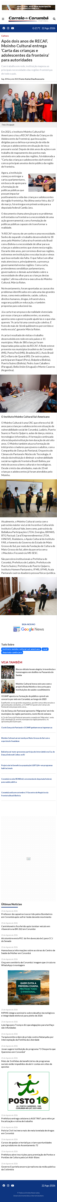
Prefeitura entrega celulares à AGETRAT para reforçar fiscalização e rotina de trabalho (28, 1119)
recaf (45, 649)
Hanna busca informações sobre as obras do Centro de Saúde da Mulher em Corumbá (28, 951)
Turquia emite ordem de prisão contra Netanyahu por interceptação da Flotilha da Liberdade (27, 1038)
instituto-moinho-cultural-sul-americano (21, 649)
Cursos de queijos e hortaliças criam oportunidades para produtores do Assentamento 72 (26, 1144)
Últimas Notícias (11, 904)
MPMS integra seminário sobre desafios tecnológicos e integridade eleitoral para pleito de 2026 (28, 1014)
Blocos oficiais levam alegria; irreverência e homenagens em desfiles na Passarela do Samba (35, 672)
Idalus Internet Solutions (35, 1196)
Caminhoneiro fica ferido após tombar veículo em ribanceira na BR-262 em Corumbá (25, 927)
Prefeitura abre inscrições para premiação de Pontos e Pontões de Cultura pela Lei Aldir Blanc (28, 1156)
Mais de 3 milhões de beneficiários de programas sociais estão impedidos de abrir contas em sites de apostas (26, 1064)
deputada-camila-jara (12, 652)
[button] (3, 18)
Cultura (5, 36)
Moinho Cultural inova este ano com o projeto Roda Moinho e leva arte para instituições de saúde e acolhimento (34, 687)
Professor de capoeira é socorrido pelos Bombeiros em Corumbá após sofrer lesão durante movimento (26, 915)
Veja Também (11, 662)
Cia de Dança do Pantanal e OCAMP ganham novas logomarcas (26, 728)
